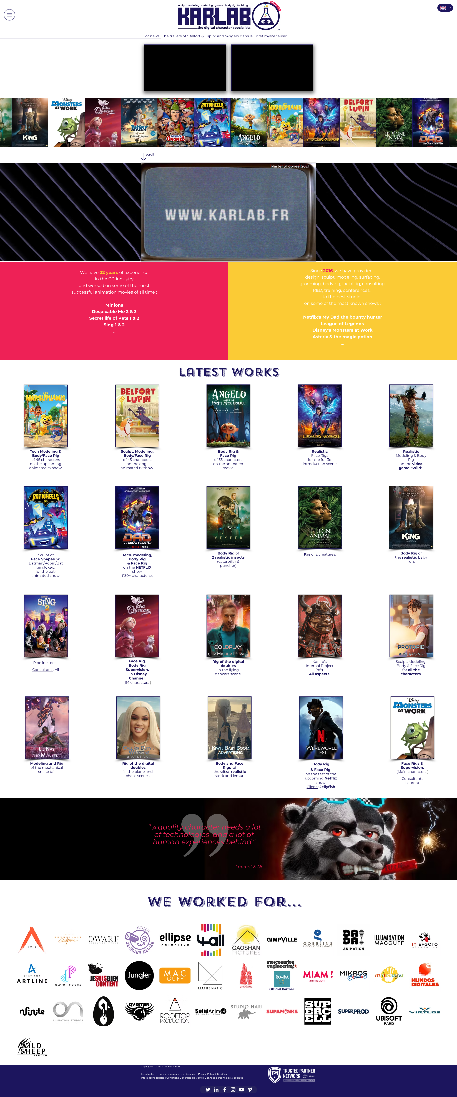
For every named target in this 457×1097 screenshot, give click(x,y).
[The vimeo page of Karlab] (250, 1089)
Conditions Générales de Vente (184, 1077)
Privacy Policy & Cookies (212, 1073)
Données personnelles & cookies (224, 1077)
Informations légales (152, 1077)
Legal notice (148, 1073)
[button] (9, 15)
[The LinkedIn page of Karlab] (216, 1089)
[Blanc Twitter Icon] (208, 1089)
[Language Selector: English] (445, 8)
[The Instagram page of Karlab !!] (233, 1089)
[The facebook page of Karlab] (225, 1089)
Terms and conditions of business (176, 1073)
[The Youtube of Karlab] (241, 1089)
